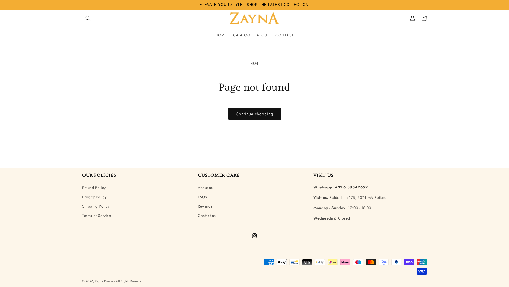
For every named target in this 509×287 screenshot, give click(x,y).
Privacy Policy (94, 197)
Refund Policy (94, 187)
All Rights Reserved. (130, 281)
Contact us (207, 215)
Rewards (205, 206)
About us (205, 187)
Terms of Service (96, 215)
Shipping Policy (95, 206)
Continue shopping (254, 114)
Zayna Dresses (105, 281)
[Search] (88, 18)
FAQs (202, 197)
